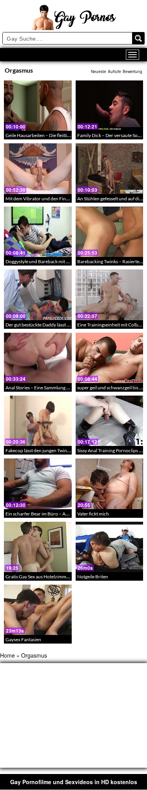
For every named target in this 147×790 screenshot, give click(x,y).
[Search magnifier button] (138, 38)
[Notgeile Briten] (109, 547)
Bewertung (132, 71)
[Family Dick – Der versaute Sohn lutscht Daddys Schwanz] (109, 105)
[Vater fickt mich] (109, 483)
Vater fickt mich (93, 514)
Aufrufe (114, 71)
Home (7, 655)
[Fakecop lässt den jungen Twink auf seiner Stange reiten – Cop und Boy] (38, 421)
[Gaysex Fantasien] (38, 610)
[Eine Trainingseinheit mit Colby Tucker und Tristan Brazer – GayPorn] (109, 294)
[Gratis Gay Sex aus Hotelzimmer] (38, 547)
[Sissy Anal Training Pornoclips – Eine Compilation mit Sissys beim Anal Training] (109, 421)
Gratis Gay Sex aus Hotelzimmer (38, 577)
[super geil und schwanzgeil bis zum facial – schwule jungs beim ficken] (109, 358)
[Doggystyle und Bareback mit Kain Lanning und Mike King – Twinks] (38, 232)
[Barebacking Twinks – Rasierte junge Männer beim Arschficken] (109, 232)
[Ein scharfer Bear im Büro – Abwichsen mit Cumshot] (38, 483)
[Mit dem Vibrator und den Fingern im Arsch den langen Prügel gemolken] (38, 168)
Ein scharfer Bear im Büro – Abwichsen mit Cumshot (58, 514)
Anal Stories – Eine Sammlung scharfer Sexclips (53, 388)
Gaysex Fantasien (23, 639)
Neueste (98, 71)
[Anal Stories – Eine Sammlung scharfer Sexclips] (38, 358)
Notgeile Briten (92, 577)
